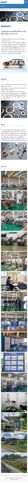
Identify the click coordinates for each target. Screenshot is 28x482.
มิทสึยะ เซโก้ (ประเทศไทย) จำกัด (4, 2)
